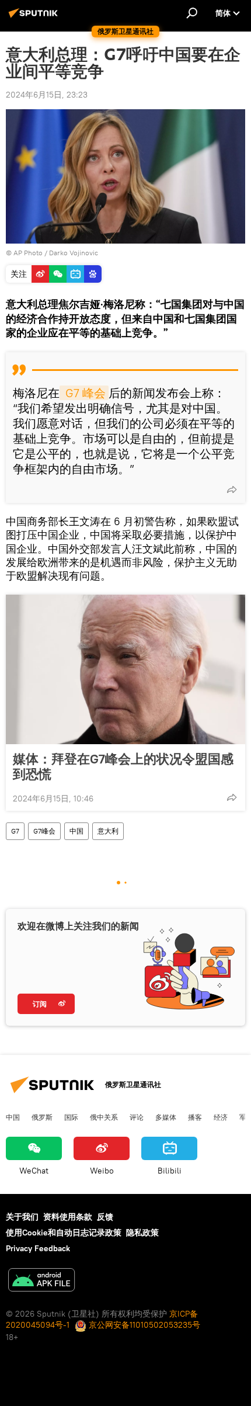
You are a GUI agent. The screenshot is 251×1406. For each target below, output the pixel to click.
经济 (221, 1117)
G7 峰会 (84, 393)
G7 (15, 831)
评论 (137, 1117)
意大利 (107, 831)
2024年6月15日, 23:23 (47, 94)
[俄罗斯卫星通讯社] (35, 17)
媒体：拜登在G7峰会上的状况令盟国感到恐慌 (123, 766)
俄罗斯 (42, 1117)
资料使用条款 (67, 1216)
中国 (76, 831)
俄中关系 (104, 1117)
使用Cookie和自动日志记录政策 (63, 1232)
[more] (231, 489)
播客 (195, 1117)
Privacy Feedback (38, 1248)
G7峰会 (44, 831)
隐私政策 (142, 1232)
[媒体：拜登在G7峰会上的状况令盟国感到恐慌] (125, 669)
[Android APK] (41, 1281)
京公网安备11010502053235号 (143, 1325)
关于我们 (22, 1216)
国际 (71, 1117)
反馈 (105, 1216)
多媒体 (165, 1117)
